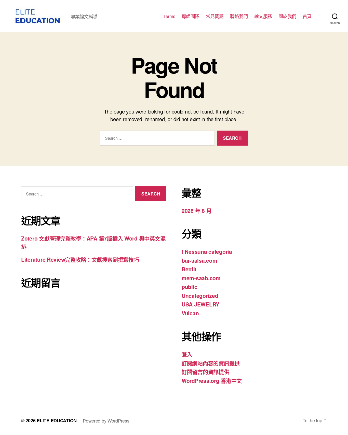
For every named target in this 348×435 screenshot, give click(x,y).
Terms (169, 16)
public (189, 286)
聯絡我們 (239, 16)
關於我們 (287, 16)
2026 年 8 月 (196, 210)
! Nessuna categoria (207, 251)
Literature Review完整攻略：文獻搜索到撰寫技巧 (80, 259)
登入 (187, 354)
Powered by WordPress (106, 420)
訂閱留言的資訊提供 (205, 371)
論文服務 (263, 16)
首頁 (307, 16)
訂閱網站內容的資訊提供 (211, 363)
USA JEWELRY (200, 304)
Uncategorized (200, 295)
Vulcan (190, 313)
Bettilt (189, 269)
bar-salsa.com (199, 260)
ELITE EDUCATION (57, 420)
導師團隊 (190, 16)
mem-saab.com (201, 278)
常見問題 (215, 16)
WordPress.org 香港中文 (212, 380)
